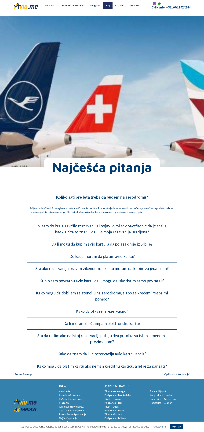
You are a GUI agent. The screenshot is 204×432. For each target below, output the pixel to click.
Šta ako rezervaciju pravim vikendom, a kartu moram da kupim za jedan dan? (102, 268)
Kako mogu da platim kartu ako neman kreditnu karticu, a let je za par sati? (102, 366)
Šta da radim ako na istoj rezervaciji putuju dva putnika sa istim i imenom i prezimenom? (102, 338)
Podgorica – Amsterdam (163, 398)
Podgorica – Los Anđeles (117, 395)
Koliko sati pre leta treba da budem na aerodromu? (102, 197)
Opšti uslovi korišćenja (176, 374)
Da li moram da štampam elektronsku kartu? (102, 323)
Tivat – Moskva (113, 414)
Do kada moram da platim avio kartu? (102, 256)
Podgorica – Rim (113, 402)
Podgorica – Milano (115, 418)
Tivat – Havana (112, 398)
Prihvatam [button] (176, 426)
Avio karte (51, 5)
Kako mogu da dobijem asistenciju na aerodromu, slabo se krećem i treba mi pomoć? (102, 295)
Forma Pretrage (23, 374)
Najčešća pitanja (68, 418)
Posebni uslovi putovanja (72, 414)
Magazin (95, 5)
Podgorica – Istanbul (161, 395)
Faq (108, 5)
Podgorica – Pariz (114, 410)
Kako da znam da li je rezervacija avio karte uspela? (102, 353)
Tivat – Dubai (111, 406)
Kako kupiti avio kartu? (71, 406)
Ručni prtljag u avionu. (71, 398)
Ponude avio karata (73, 5)
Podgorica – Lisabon (161, 402)
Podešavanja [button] (159, 426)
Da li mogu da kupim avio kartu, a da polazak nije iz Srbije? (102, 244)
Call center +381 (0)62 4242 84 (171, 7)
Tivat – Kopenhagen (115, 391)
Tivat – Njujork (158, 391)
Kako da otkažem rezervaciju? (102, 311)
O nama (119, 5)
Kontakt (134, 5)
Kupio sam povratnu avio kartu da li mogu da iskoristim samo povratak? (102, 280)
